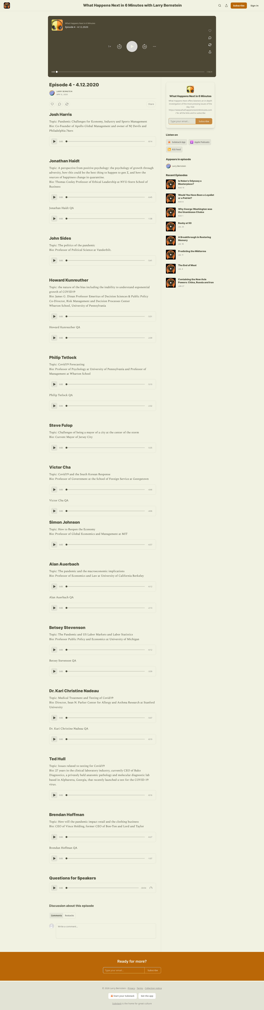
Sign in (254, 5)
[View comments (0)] (209, 37)
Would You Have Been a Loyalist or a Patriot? (196, 196)
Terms (140, 988)
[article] (190, 184)
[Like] (52, 104)
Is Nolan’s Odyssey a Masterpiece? (190, 182)
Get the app (147, 995)
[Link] (44, 114)
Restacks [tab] (69, 915)
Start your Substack (124, 995)
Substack (116, 1003)
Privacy (131, 988)
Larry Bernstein (64, 91)
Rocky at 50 (185, 223)
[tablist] (62, 915)
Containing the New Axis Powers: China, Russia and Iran (196, 281)
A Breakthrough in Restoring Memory (194, 239)
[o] (170, 184)
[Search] (220, 5)
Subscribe (238, 5)
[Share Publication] (226, 5)
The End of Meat (187, 265)
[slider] (130, 71)
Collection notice (153, 988)
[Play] (54, 141)
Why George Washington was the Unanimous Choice (195, 211)
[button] (109, 46)
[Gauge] (151, 888)
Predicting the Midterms (192, 251)
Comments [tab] (56, 915)
